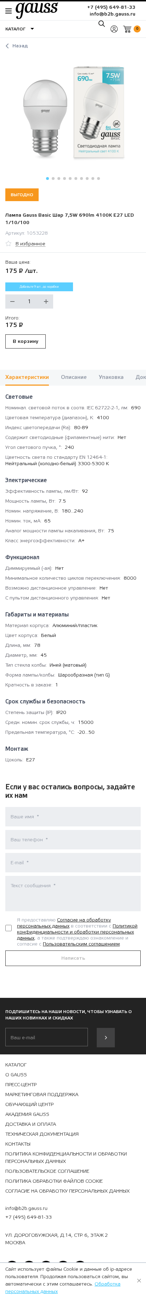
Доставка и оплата (30, 1124)
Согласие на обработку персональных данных (64, 923)
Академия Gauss (27, 1114)
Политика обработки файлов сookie (54, 1181)
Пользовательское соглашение (47, 1171)
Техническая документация (42, 1134)
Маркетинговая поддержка (41, 1095)
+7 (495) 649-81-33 (111, 7)
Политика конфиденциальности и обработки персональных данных (66, 1157)
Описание (74, 377)
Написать (73, 958)
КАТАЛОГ (16, 1065)
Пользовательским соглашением (81, 944)
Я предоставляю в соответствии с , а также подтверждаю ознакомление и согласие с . (77, 932)
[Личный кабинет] (114, 29)
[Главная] (33, 10)
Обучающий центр (29, 1104)
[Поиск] (101, 24)
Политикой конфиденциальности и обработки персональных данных (77, 932)
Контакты (17, 1144)
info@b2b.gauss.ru (112, 14)
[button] (47, 178)
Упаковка (111, 377)
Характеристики (27, 377)
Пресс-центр (20, 1085)
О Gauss (16, 1075)
